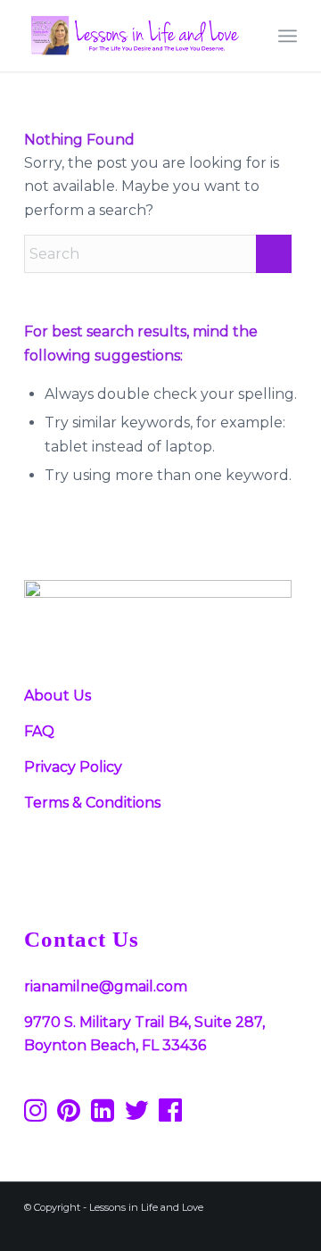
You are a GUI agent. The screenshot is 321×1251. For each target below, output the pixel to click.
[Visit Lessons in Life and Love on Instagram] (35, 1114)
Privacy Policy (73, 766)
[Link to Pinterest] (176, 1228)
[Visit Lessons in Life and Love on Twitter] (136, 1114)
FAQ (39, 731)
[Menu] (287, 35)
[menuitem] (287, 35)
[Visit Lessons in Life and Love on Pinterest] (68, 1114)
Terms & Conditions (92, 802)
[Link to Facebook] (149, 1228)
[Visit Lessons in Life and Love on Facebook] (170, 1114)
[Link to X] (230, 1228)
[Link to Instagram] (203, 1228)
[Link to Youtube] (256, 1228)
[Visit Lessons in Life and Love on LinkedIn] (102, 1114)
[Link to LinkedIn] (283, 1228)
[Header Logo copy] (133, 35)
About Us (57, 695)
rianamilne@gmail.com (105, 986)
